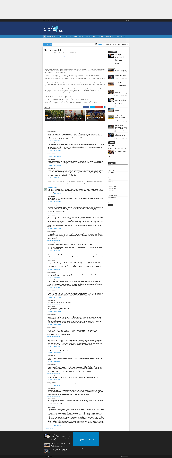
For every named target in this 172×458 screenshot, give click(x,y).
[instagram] (126, 20)
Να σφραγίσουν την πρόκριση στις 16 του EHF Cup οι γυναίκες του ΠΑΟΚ (120, 127)
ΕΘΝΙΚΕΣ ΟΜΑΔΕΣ (51, 36)
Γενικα (117, 36)
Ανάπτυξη (88, 115)
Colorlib (50, 456)
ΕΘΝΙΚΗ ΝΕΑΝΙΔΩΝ (112, 197)
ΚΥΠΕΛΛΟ (81, 36)
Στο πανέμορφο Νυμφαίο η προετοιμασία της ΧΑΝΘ (54, 118)
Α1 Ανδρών (67, 52)
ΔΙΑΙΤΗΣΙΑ (86, 44)
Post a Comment (50, 428)
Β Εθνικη (111, 181)
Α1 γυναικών (111, 172)
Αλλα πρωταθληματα (98, 36)
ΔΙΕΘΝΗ (110, 183)
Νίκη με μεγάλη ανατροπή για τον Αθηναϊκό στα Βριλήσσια (120, 135)
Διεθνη (123, 36)
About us (55, 20)
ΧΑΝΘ (74, 52)
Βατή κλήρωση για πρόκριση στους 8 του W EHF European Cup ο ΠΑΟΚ (120, 84)
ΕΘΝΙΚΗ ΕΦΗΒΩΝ (112, 193)
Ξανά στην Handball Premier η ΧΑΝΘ (74, 118)
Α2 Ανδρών (111, 174)
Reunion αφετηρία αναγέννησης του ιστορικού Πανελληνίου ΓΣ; (120, 92)
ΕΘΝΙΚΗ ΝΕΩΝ (111, 199)
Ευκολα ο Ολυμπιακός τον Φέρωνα (59, 449)
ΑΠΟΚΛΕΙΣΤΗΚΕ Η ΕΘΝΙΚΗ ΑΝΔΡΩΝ (117, 148)
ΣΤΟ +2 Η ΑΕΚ (111, 145)
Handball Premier (63, 36)
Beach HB (111, 165)
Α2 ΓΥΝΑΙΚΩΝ (111, 177)
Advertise (45, 20)
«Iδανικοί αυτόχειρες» (113, 156)
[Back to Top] (127, 456)
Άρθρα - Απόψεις (112, 168)
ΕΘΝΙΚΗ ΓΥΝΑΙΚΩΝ (112, 190)
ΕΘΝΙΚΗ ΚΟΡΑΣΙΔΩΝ (113, 195)
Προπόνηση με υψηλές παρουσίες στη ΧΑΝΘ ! (94, 118)
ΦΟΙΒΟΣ (71, 52)
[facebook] (125, 20)
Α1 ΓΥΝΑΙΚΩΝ (73, 36)
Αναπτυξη (88, 36)
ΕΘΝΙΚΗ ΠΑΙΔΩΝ (112, 202)
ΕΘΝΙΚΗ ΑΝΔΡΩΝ (112, 188)
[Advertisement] (40, 9)
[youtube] (128, 20)
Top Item (59, 20)
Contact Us (50, 20)
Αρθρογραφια (109, 36)
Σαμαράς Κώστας (52, 187)
